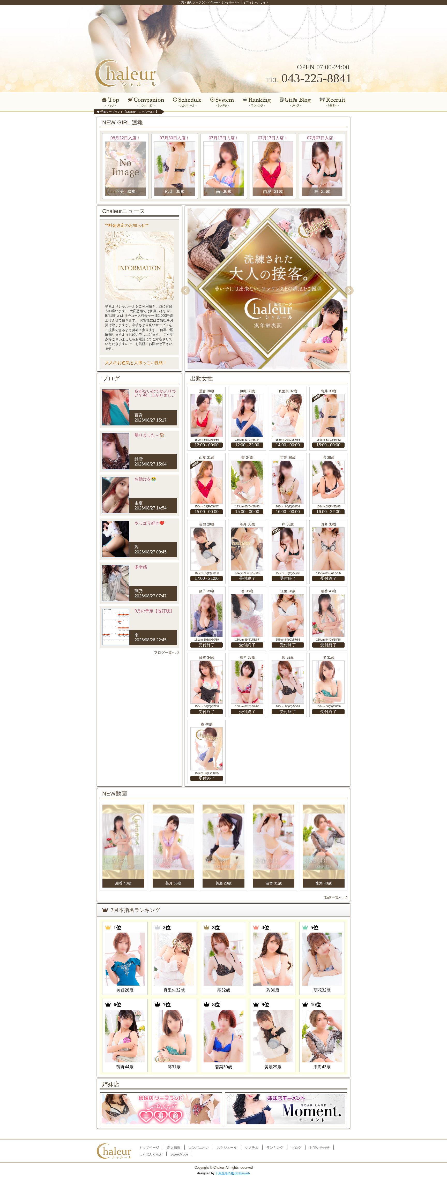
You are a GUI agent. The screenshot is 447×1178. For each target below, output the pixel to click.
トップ (109, 102)
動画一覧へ (333, 897)
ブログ (295, 102)
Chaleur (219, 1167)
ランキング (257, 102)
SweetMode (179, 1154)
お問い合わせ (319, 1148)
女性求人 (334, 102)
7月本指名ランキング (135, 910)
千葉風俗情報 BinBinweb (232, 1173)
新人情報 (174, 1148)
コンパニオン (146, 102)
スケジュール (187, 102)
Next (347, 288)
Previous (183, 288)
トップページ (149, 1148)
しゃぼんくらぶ (150, 1154)
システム (222, 102)
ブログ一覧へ (165, 652)
